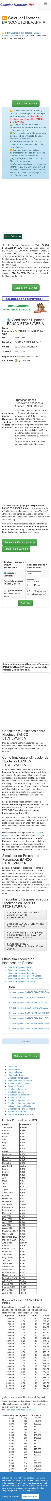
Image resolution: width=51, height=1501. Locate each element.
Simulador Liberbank (17, 1111)
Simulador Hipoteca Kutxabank (21, 1103)
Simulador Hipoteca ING (18, 1100)
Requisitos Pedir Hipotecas (20, 542)
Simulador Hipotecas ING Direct (22, 981)
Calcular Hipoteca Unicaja (19, 1105)
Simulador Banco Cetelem (19, 1083)
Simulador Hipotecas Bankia (20, 970)
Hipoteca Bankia (15, 1072)
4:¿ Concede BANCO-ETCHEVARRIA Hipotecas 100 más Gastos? (25, 946)
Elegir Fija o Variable (16, 548)
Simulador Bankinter (17, 1089)
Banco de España (16, 1086)
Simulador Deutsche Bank (19, 1094)
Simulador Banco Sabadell (19, 1077)
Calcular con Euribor (25, 103)
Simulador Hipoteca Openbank (21, 1108)
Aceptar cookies (30, 1496)
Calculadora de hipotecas (20, 32)
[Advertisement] (25, 65)
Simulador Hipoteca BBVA (19, 967)
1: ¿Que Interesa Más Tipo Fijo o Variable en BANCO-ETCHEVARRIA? (23, 915)
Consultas (12, 1066)
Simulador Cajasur (16, 1091)
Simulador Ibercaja (16, 1097)
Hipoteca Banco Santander (20, 1080)
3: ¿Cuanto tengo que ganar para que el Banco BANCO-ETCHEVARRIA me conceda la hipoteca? (25, 935)
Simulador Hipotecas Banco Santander (25, 978)
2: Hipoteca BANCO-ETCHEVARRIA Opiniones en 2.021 (25, 925)
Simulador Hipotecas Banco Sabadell (24, 975)
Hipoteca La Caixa (16, 1075)
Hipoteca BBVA (14, 1069)
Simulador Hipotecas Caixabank (22, 972)
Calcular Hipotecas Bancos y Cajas (21, 34)
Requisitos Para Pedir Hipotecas (20, 1409)
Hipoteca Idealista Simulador (20, 1114)
